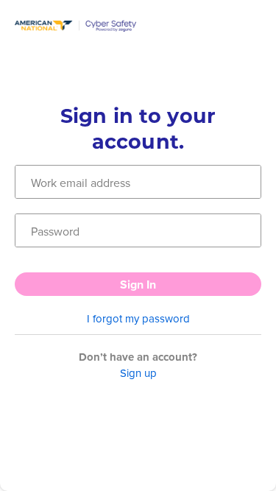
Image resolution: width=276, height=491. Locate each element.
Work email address (80, 182)
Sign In (138, 284)
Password (55, 231)
